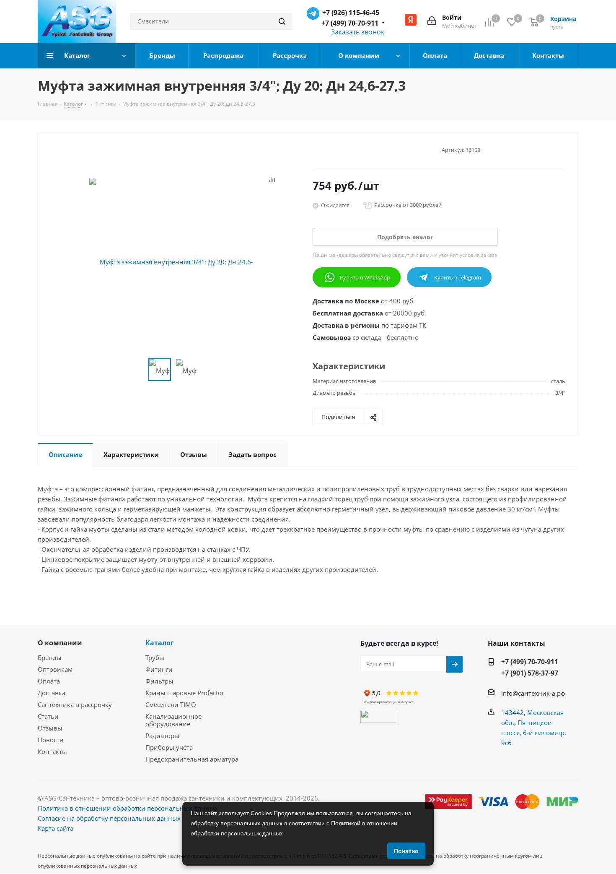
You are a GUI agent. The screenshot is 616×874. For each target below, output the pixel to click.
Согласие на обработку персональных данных (109, 818)
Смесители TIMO (170, 704)
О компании (60, 642)
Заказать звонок (357, 32)
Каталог (159, 642)
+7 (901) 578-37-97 (529, 673)
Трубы (154, 657)
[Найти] (282, 21)
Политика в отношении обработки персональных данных (128, 808)
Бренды (50, 657)
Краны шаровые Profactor (184, 693)
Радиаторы (162, 735)
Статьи (48, 716)
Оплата (49, 681)
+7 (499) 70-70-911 (349, 23)
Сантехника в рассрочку (75, 704)
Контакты (52, 751)
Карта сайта (55, 828)
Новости (51, 740)
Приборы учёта (169, 747)
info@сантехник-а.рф (533, 693)
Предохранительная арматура (191, 759)
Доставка (51, 693)
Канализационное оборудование (173, 720)
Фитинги (159, 669)
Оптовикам (55, 669)
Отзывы (50, 728)
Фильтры (159, 681)
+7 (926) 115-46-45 (350, 12)
